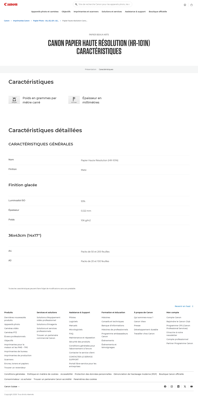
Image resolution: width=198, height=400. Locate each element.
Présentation (90, 69)
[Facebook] (165, 386)
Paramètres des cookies (85, 379)
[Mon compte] (185, 5)
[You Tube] (191, 386)
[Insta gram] (172, 386)
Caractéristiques (106, 69)
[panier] (191, 5)
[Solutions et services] (123, 11)
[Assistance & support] (147, 11)
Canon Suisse (11, 386)
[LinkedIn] (178, 386)
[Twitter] (185, 386)
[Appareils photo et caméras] (59, 11)
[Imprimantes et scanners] (99, 11)
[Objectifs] (71, 11)
